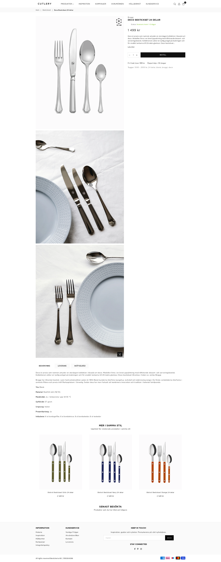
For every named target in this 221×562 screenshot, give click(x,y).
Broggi (131, 17)
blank (158, 67)
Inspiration (84, 4)
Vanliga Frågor (72, 532)
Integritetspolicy (42, 545)
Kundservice (152, 4)
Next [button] (188, 467)
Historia (39, 532)
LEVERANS (62, 366)
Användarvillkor (72, 535)
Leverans (69, 542)
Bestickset (47, 10)
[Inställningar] (179, 4)
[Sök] (175, 4)
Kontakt (69, 539)
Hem (37, 10)
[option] (80, 72)
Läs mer (131, 47)
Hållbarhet (135, 4)
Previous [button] (33, 467)
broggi (165, 67)
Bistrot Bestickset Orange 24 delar (160, 492)
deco (171, 67)
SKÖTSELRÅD (79, 366)
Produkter (67, 4)
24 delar (151, 67)
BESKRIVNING (44, 366)
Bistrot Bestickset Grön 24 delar (60, 492)
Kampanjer (100, 4)
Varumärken (117, 4)
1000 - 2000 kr (141, 67)
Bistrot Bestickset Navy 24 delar (110, 492)
